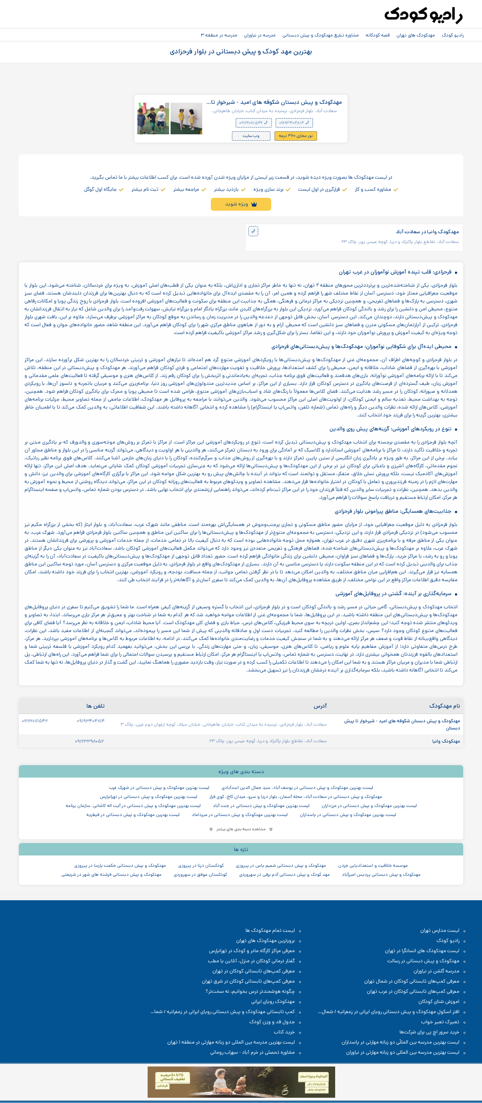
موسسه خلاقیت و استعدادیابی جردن (373, 865)
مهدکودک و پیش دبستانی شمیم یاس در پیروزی (281, 865)
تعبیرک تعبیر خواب (440, 1022)
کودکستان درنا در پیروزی (201, 865)
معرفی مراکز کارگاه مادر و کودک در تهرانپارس (252, 950)
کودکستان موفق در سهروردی (200, 874)
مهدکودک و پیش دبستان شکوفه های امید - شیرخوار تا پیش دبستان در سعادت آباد (276, 102)
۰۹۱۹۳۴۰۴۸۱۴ (292, 123)
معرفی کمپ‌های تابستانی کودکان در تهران (253, 971)
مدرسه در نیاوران (260, 35)
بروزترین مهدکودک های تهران (265, 940)
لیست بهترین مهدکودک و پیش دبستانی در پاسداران (348, 814)
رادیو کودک (453, 35)
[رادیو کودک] (423, 15)
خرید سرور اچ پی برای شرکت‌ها (429, 1032)
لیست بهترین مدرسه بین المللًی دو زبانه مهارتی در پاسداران (400, 1042)
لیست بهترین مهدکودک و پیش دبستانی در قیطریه (133, 814)
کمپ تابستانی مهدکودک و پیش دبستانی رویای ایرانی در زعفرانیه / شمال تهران (226, 1012)
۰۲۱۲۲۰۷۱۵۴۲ (251, 123)
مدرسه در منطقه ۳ (219, 35)
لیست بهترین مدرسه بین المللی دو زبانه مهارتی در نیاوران (402, 1052)
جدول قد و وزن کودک (272, 1022)
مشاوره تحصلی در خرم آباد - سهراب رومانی (252, 1052)
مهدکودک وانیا (445, 741)
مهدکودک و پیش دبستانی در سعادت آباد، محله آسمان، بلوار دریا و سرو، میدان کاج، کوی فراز (295, 796)
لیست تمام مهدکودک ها (270, 930)
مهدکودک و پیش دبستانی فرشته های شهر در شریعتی (111, 874)
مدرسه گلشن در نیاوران (436, 971)
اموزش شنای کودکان (438, 1001)
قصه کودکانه (378, 35)
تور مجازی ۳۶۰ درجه (296, 136)
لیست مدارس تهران (439, 930)
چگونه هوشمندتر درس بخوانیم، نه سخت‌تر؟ (250, 991)
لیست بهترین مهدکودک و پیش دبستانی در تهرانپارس (148, 796)
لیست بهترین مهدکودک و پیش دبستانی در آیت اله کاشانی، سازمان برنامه (133, 805)
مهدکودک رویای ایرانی (273, 1001)
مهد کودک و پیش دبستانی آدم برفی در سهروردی (284, 874)
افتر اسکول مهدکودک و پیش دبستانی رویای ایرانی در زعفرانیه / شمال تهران (394, 1012)
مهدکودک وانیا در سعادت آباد (427, 231)
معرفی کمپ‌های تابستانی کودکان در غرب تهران (413, 991)
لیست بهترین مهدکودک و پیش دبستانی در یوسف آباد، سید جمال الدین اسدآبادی (297, 787)
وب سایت (251, 136)
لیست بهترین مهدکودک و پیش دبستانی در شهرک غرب (159, 787)
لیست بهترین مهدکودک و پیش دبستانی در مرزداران (369, 805)
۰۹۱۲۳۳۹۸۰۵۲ (90, 741)
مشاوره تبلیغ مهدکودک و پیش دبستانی (320, 35)
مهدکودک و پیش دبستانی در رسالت (423, 961)
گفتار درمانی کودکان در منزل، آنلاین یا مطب (251, 961)
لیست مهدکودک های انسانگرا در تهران (422, 950)
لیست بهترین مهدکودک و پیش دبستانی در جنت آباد (261, 805)
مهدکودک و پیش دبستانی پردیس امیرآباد (381, 874)
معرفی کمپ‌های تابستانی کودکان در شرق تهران (248, 981)
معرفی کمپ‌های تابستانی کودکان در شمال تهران (411, 981)
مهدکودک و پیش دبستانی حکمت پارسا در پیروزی (120, 865)
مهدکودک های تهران (416, 35)
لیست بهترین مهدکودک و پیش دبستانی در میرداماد (240, 814)
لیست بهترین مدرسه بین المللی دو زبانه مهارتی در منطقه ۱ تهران (231, 1042)
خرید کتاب (284, 1032)
